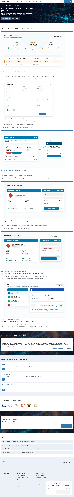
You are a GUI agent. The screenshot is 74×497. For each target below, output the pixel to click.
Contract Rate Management (22, 473)
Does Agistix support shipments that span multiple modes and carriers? (18, 441)
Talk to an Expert (15, 18)
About (55, 468)
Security (37, 479)
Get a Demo (67, 1)
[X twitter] (70, 462)
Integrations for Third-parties (41, 477)
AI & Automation (38, 486)
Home (2, 5)
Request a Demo (5, 18)
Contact (55, 471)
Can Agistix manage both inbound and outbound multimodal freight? (17, 452)
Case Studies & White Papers (59, 477)
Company (55, 467)
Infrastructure (38, 468)
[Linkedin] (67, 462)
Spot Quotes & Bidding (21, 475)
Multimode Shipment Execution (22, 477)
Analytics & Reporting (39, 471)
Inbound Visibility (20, 468)
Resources (55, 473)
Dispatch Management (21, 486)
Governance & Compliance (40, 481)
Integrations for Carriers (40, 475)
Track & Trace (19, 471)
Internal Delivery (20, 484)
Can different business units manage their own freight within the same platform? (20, 448)
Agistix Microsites (6, 473)
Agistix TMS (5, 471)
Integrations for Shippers (40, 473)
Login (62, 1)
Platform (37, 467)
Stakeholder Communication (22, 481)
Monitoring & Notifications (40, 484)
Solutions (6, 5)
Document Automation (21, 479)
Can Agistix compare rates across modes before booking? (15, 445)
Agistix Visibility (6, 468)
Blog (54, 475)
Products (4, 467)
